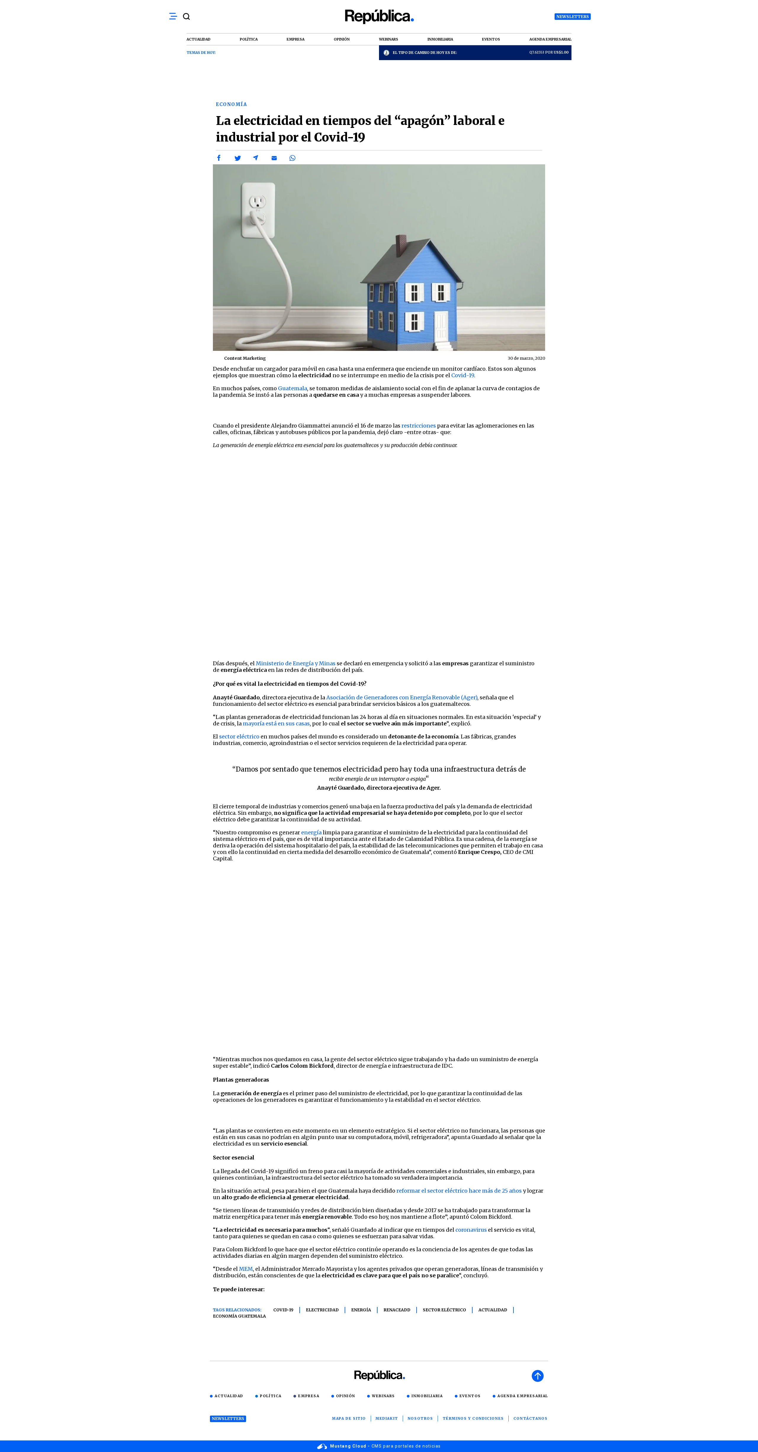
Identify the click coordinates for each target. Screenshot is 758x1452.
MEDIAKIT (386, 1418)
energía (311, 832)
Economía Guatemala (239, 1316)
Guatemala (292, 388)
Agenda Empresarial (522, 1396)
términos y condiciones (473, 1418)
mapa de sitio (349, 1418)
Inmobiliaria (427, 1396)
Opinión (345, 1396)
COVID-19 (283, 1310)
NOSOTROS (420, 1418)
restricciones (419, 425)
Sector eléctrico (444, 1310)
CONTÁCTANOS (530, 1418)
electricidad (322, 1310)
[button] (219, 158)
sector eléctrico (239, 736)
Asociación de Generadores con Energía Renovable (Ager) (401, 697)
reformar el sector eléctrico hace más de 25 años (459, 1190)
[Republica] (379, 16)
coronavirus (471, 1229)
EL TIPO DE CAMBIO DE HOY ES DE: (425, 52)
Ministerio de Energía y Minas (295, 663)
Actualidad (492, 1310)
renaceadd (396, 1310)
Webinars (383, 1396)
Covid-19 (462, 375)
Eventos (470, 1396)
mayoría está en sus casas (276, 723)
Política (271, 1396)
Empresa (308, 1396)
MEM (246, 1268)
